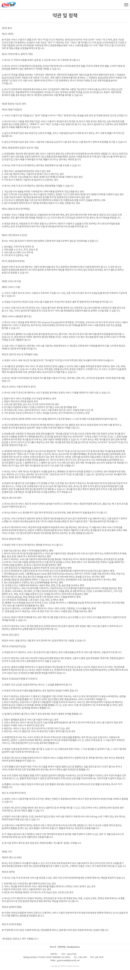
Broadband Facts (73, 947)
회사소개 (53, 947)
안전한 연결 (61, 947)
